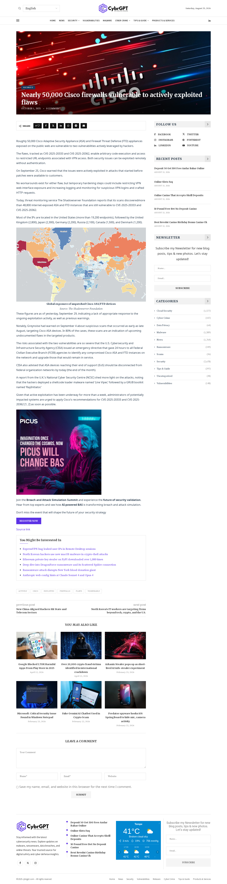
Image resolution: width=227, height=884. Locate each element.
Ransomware (184, 347)
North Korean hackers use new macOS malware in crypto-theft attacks (65, 554)
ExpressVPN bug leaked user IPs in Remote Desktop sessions (59, 549)
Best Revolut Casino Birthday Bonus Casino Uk (180, 222)
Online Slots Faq (163, 181)
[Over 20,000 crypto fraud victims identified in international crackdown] (81, 645)
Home (53, 20)
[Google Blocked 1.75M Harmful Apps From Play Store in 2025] (36, 645)
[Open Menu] (17, 20)
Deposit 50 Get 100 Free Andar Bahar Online (179, 168)
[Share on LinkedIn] (61, 125)
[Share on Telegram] (76, 125)
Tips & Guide (140, 20)
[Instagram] (35, 863)
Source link (23, 529)
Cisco (35, 591)
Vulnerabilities (91, 20)
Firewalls (65, 591)
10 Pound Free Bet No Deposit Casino (175, 208)
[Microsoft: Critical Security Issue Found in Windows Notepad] (36, 694)
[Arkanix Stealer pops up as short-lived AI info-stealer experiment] (125, 645)
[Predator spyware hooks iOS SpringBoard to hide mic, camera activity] (125, 694)
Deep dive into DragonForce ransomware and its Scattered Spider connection (69, 564)
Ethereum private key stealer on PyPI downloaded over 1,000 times (63, 559)
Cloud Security (184, 310)
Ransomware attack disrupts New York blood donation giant (59, 570)
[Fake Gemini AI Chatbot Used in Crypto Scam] (81, 694)
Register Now (29, 521)
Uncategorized (184, 376)
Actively (22, 591)
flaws (79, 591)
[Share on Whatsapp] (68, 125)
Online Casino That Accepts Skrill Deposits (178, 195)
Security (72, 20)
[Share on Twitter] (53, 125)
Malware (107, 20)
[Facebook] (20, 863)
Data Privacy (184, 325)
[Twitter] (28, 863)
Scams (184, 354)
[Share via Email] (84, 125)
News (61, 20)
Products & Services (163, 20)
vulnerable (94, 591)
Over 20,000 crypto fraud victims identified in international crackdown (81, 668)
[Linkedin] (209, 20)
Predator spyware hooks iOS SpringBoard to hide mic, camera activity (125, 717)
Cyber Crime (121, 20)
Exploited (49, 591)
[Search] (19, 8)
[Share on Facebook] (46, 125)
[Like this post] (38, 125)
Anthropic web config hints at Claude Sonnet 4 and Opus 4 (58, 575)
